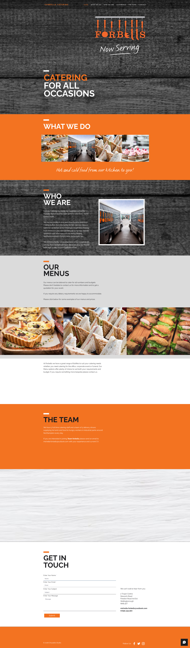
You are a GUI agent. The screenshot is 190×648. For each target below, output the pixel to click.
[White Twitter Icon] (139, 643)
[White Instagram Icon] (143, 643)
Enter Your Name (49, 575)
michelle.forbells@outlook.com (56, 441)
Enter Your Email (49, 582)
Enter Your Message (50, 595)
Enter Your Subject (50, 589)
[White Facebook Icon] (134, 643)
